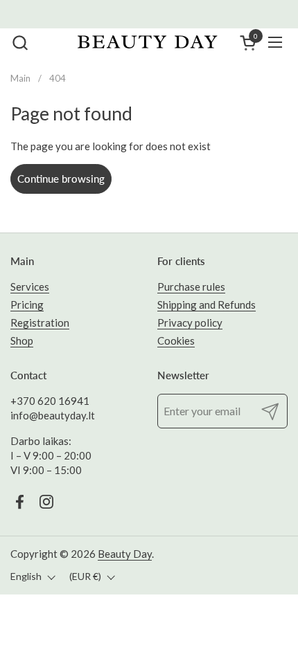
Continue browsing (61, 178)
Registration (39, 322)
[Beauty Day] (147, 42)
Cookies (176, 340)
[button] (19, 42)
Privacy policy (189, 322)
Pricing (27, 304)
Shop (21, 340)
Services (29, 286)
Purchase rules (191, 286)
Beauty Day (125, 553)
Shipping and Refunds (206, 304)
